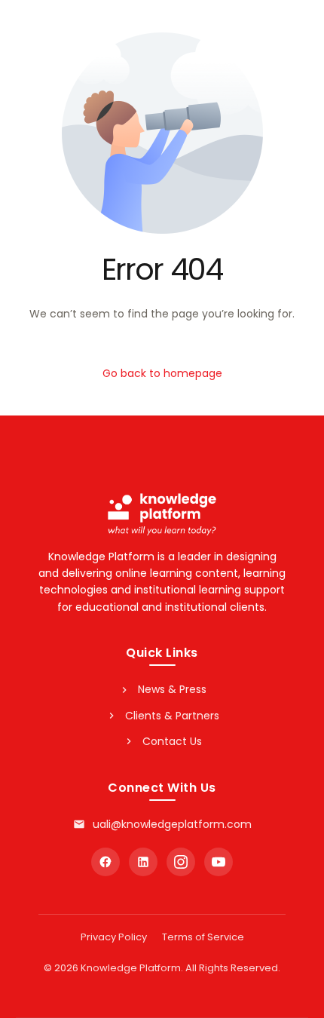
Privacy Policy (114, 937)
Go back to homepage (162, 373)
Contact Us (172, 741)
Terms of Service (203, 937)
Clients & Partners (172, 715)
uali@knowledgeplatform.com (172, 824)
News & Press (172, 689)
